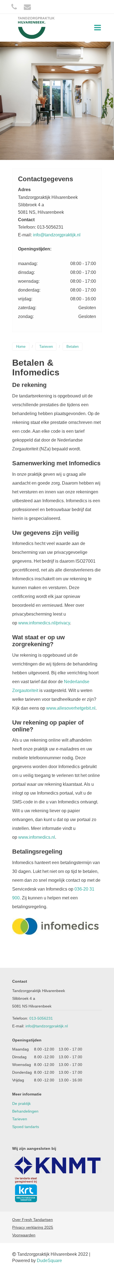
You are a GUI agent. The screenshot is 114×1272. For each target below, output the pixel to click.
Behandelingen (25, 1111)
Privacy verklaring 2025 (32, 1227)
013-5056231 (41, 1018)
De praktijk (21, 1103)
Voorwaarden (23, 1235)
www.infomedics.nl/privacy (44, 623)
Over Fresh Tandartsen (32, 1219)
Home (20, 346)
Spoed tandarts (25, 1126)
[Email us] (27, 6)
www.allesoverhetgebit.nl (70, 708)
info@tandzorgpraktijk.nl (57, 235)
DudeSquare (49, 1260)
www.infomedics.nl (36, 837)
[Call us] (14, 6)
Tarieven (46, 346)
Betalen (72, 346)
